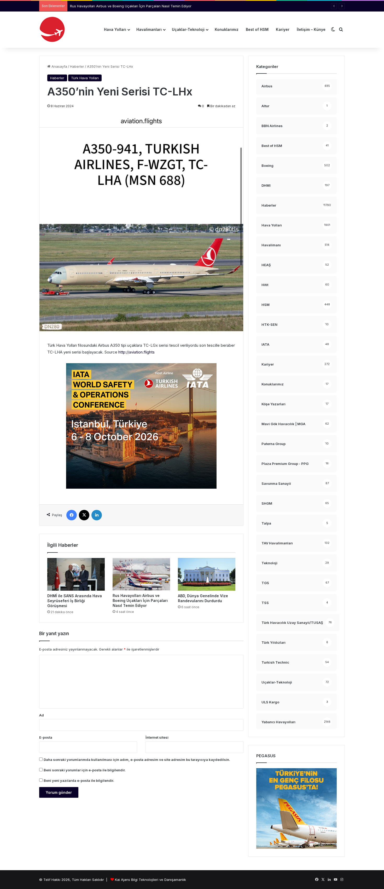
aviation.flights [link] (136, 352)
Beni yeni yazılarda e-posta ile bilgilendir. (79, 780)
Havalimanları (149, 29)
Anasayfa (58, 66)
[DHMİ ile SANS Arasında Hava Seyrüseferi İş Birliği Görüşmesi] (76, 574)
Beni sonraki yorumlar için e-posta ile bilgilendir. (85, 770)
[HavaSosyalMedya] (52, 29)
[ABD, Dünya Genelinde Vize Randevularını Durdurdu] (206, 574)
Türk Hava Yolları (85, 78)
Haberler (77, 66)
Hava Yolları (115, 29)
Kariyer (282, 29)
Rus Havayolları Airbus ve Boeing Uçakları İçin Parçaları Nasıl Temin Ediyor (140, 600)
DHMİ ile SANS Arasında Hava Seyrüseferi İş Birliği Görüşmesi (74, 601)
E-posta (45, 737)
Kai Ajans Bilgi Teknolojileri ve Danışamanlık (150, 879)
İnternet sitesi (157, 737)
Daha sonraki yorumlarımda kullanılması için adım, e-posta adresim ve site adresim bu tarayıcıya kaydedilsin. (137, 759)
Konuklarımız (226, 29)
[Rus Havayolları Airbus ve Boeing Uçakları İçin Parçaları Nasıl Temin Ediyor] (141, 574)
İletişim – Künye (311, 29)
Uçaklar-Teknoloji (188, 29)
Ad (41, 715)
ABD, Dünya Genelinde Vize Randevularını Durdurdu (112, 6)
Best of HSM (257, 29)
